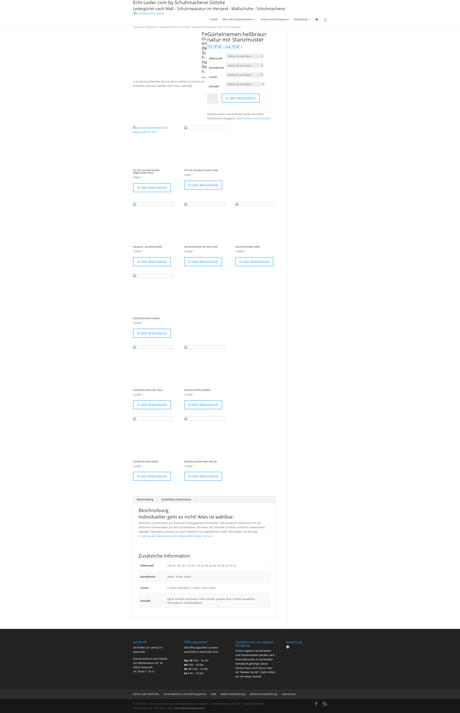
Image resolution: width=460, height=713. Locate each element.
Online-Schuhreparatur (275, 19)
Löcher (213, 77)
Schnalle (214, 86)
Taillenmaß (215, 58)
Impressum (289, 694)
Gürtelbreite (216, 67)
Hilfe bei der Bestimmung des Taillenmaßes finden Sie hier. (177, 536)
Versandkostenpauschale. (189, 708)
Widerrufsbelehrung (233, 694)
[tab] (145, 499)
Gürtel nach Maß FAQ (146, 694)
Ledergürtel (151, 26)
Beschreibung (145, 499)
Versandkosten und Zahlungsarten (185, 694)
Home (214, 19)
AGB (213, 694)
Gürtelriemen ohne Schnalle (174, 26)
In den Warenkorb (241, 98)
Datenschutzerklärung (263, 694)
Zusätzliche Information (176, 499)
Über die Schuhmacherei (237, 19)
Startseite (138, 26)
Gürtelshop (301, 19)
